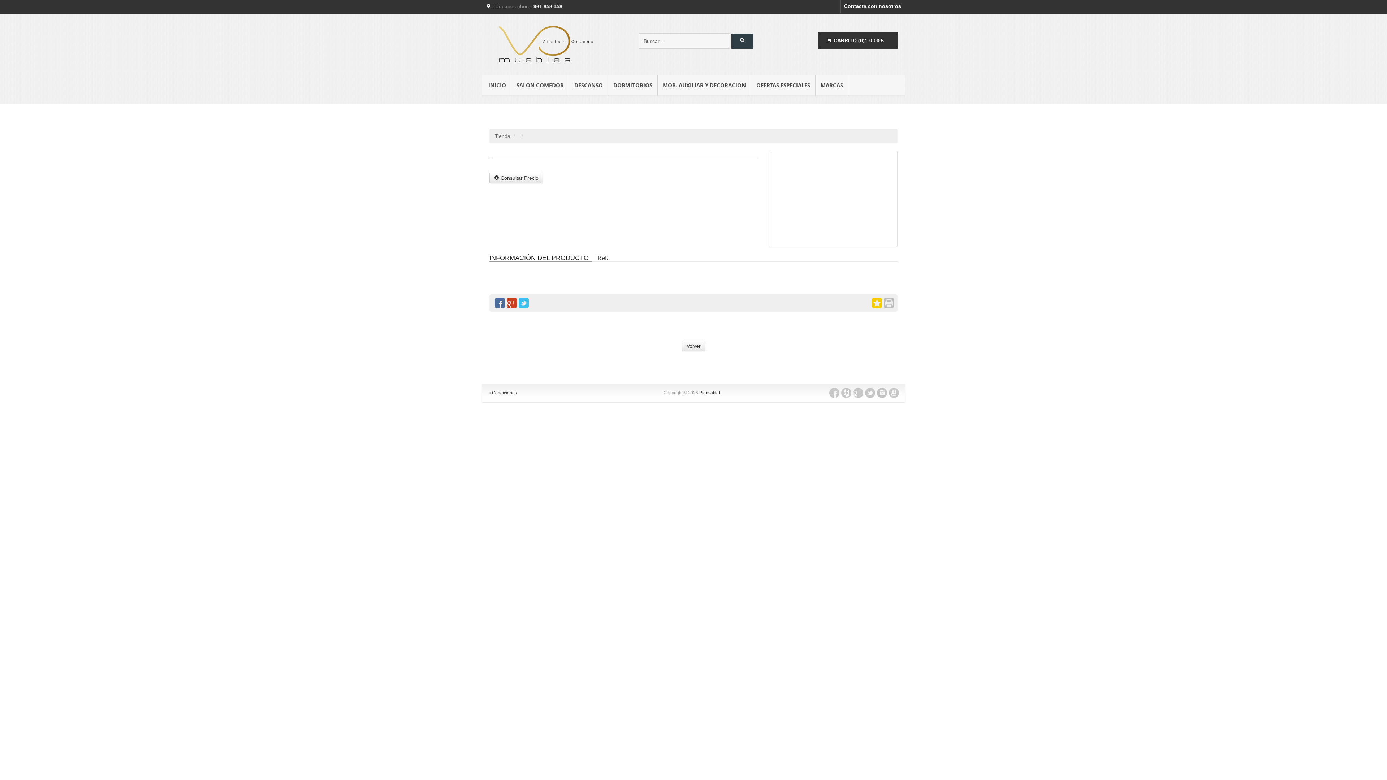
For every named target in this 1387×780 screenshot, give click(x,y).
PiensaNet (709, 392)
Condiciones (504, 392)
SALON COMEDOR (540, 85)
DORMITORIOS (632, 85)
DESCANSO (588, 85)
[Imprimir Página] (889, 303)
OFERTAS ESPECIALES (783, 85)
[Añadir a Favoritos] (877, 303)
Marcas (832, 85)
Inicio (497, 85)
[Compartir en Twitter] (524, 303)
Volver (694, 346)
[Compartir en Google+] (512, 303)
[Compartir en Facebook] (500, 303)
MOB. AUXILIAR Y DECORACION (704, 85)
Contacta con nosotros (872, 6)
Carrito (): (858, 40)
